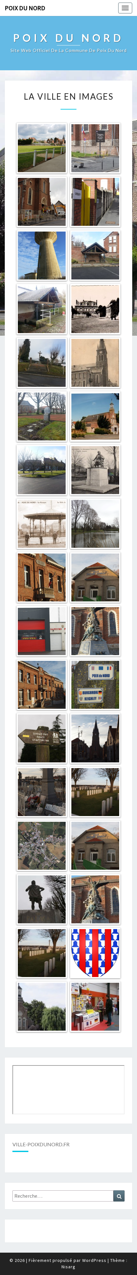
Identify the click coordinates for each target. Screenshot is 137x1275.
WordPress (94, 1260)
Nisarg (68, 1267)
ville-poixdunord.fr (40, 1144)
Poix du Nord (25, 8)
